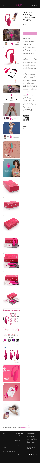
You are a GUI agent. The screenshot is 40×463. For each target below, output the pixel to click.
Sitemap (4, 447)
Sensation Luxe (30, 444)
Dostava (16, 442)
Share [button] (25, 131)
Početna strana (5, 435)
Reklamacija (17, 445)
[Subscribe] (19, 454)
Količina (24, 27)
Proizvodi (4, 438)
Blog (3, 440)
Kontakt (4, 445)
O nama (4, 442)
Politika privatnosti (18, 438)
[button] (3, 5)
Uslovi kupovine (18, 435)
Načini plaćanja (18, 440)
